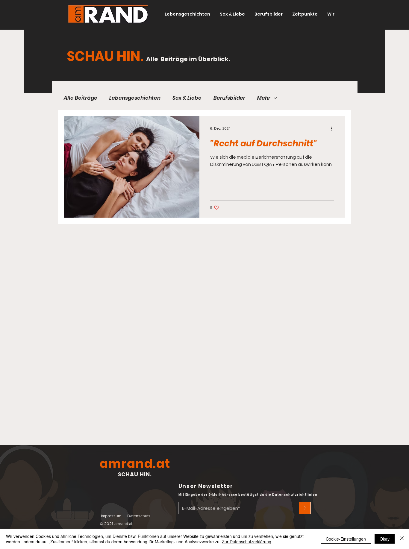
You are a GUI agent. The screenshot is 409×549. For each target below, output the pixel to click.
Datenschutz (139, 515)
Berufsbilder (229, 98)
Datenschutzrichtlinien (294, 494)
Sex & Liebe (187, 98)
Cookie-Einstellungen (346, 539)
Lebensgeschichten (134, 98)
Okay (385, 539)
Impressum (111, 515)
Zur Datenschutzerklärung (246, 542)
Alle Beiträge (80, 98)
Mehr (263, 98)
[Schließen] (401, 538)
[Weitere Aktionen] (333, 128)
